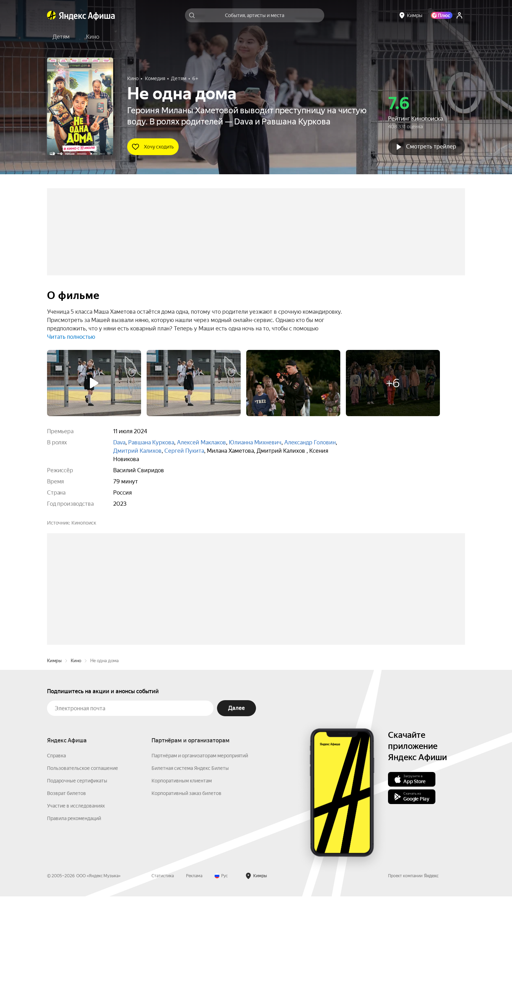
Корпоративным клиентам (182, 886)
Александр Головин (310, 442)
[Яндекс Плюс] (441, 15)
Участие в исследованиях (76, 911)
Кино (76, 766)
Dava (119, 442)
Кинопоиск (83, 523)
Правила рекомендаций (74, 924)
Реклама (194, 981)
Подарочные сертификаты (77, 886)
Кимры (54, 766)
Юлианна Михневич (255, 442)
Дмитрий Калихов (137, 451)
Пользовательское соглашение (82, 874)
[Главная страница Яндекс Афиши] (51, 15)
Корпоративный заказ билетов (187, 899)
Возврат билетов (66, 899)
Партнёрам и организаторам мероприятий (200, 861)
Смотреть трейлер (431, 146)
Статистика (163, 981)
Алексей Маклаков (201, 442)
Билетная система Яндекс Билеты (190, 874)
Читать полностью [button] (71, 337)
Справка (56, 861)
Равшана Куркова (151, 442)
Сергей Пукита (184, 451)
